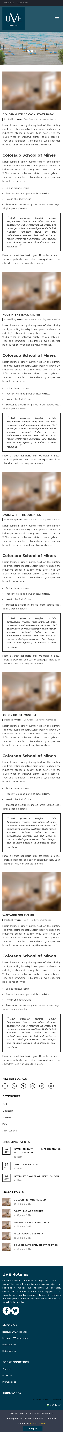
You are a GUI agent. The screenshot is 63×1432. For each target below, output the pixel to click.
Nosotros (9, 3)
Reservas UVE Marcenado (15, 1338)
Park (31, 119)
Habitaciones (9, 1351)
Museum (33, 319)
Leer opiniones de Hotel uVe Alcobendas (46, 1399)
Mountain (7, 1111)
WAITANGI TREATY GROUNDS (31, 1222)
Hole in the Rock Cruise (21, 314)
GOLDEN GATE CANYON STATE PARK (28, 114)
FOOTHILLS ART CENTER (28, 1211)
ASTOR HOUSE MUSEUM (19, 715)
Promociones (9, 1382)
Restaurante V (9, 1345)
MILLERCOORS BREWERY (29, 1233)
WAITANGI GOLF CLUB (18, 915)
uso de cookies (38, 1423)
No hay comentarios (46, 119)
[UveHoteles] (13, 19)
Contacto (22, 3)
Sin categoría (9, 1131)
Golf (26, 119)
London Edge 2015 (26, 1164)
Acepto (33, 1428)
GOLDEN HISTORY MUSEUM (30, 1199)
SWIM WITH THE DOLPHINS (21, 515)
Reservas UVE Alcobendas (15, 1332)
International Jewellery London (36, 1176)
